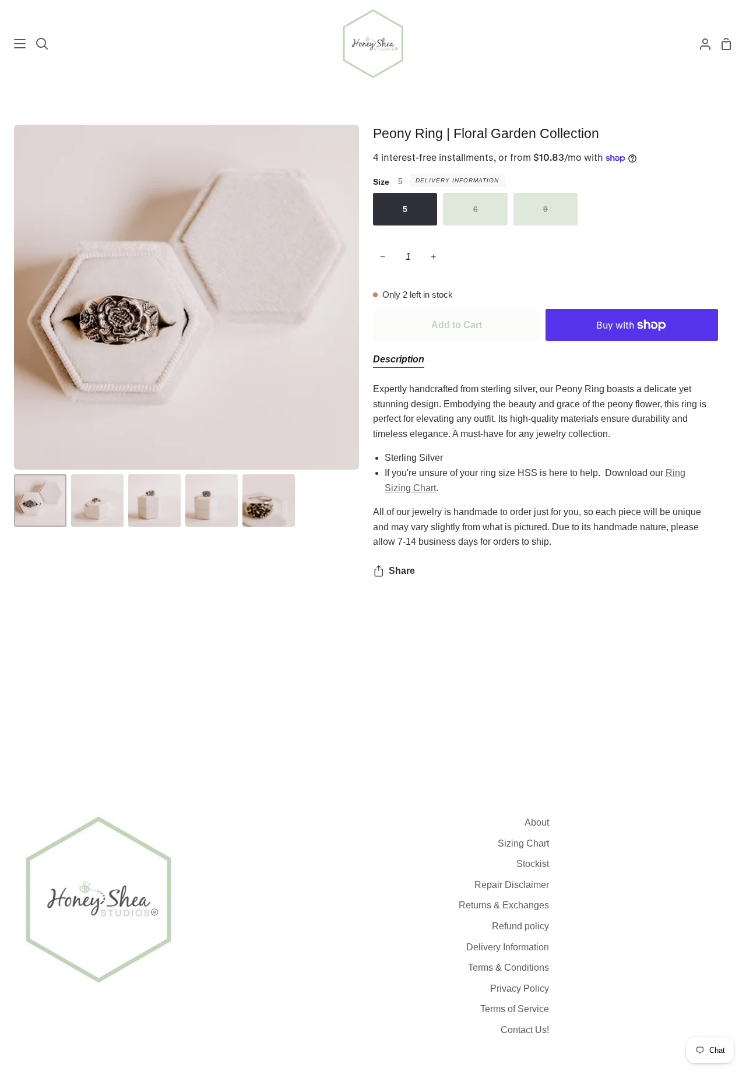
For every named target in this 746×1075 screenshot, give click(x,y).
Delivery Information (457, 180)
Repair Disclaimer (511, 885)
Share (402, 571)
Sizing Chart (523, 843)
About (537, 822)
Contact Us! (525, 1030)
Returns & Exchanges (504, 905)
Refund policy (520, 926)
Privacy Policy (519, 988)
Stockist (532, 864)
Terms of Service (514, 1009)
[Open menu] (13, 43)
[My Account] (700, 43)
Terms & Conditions (508, 967)
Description (398, 359)
